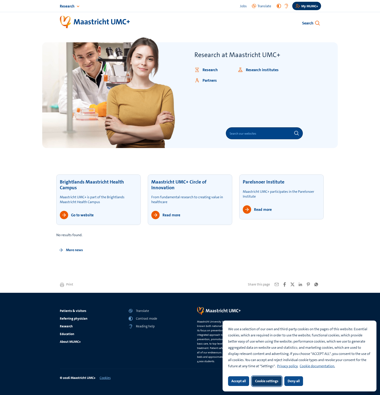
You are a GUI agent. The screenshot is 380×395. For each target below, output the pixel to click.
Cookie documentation (317, 366)
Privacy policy (287, 366)
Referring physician (74, 318)
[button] (155, 311)
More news (74, 250)
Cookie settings (266, 381)
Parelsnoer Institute (263, 182)
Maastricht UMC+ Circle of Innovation (178, 185)
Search (307, 23)
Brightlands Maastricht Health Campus (92, 185)
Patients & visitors (73, 311)
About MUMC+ (70, 341)
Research (67, 6)
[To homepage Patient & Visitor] (95, 22)
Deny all (294, 381)
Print (69, 284)
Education (67, 334)
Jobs (243, 6)
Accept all (238, 381)
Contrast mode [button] (146, 318)
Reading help (145, 326)
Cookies (105, 378)
